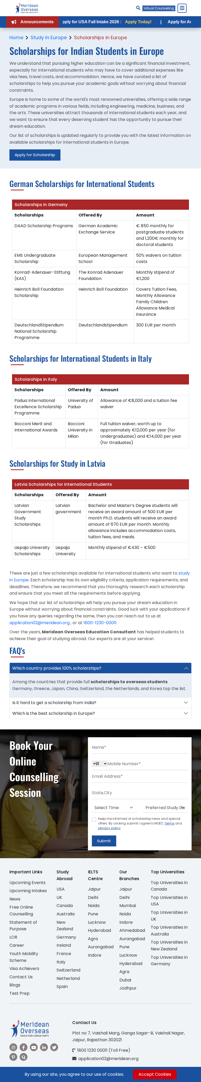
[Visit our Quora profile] (23, 1057)
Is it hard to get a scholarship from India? (54, 703)
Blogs (14, 985)
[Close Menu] (182, 8)
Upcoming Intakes (28, 891)
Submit (104, 841)
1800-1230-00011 (99, 623)
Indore (94, 955)
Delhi (93, 897)
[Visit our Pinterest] (13, 1057)
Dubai (125, 980)
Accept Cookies (154, 1074)
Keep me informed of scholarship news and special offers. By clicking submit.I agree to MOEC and (140, 823)
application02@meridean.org (39, 623)
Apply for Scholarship (35, 154)
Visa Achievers (24, 969)
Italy (61, 962)
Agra (93, 939)
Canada (65, 906)
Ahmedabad (132, 930)
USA (61, 889)
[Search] (138, 8)
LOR (13, 937)
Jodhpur (128, 988)
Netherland (68, 978)
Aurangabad (101, 947)
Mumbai (127, 906)
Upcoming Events (27, 883)
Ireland (64, 945)
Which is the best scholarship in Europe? (53, 713)
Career (16, 945)
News (14, 899)
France (64, 954)
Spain (62, 987)
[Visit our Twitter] (54, 1047)
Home (16, 37)
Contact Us (21, 977)
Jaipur (94, 889)
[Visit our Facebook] (23, 1047)
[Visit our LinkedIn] (44, 1047)
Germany (66, 937)
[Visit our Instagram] (13, 1047)
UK (59, 897)
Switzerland (68, 970)
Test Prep (19, 993)
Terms (169, 823)
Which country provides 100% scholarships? (56, 668)
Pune (93, 914)
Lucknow (97, 922)
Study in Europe (49, 37)
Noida (93, 906)
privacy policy (109, 828)
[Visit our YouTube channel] (34, 1047)
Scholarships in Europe (100, 37)
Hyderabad (99, 930)
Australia (66, 914)
